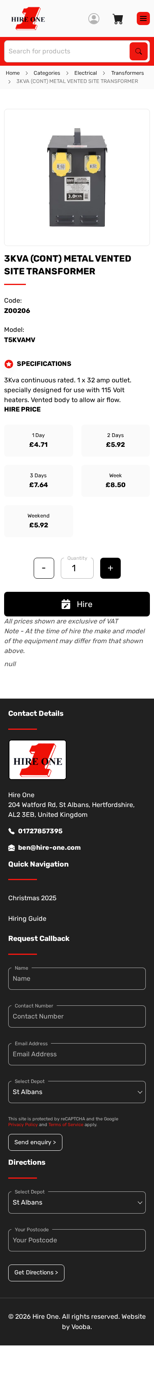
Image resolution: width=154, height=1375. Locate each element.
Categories (47, 73)
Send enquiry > (35, 1142)
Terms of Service (65, 1124)
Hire (84, 604)
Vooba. (81, 1327)
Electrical (85, 73)
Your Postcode (32, 1229)
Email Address (31, 1043)
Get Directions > (36, 1272)
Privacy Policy (23, 1124)
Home (13, 73)
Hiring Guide (27, 918)
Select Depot (30, 1081)
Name (21, 968)
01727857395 (40, 831)
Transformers (127, 73)
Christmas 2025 (32, 898)
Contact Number (34, 1006)
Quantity (77, 558)
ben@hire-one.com (49, 847)
